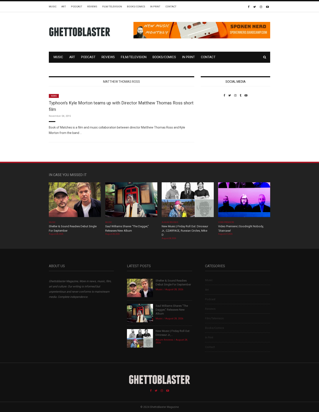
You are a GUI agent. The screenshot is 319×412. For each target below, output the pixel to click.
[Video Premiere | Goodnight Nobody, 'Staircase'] (244, 201)
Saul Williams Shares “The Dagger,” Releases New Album (172, 309)
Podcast (76, 6)
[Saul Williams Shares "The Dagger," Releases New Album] (131, 201)
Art (63, 6)
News (54, 96)
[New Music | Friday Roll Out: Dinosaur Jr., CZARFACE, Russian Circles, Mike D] (188, 201)
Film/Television (112, 6)
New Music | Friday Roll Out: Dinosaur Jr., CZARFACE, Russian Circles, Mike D (185, 230)
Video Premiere (226, 222)
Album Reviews (170, 222)
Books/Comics (136, 6)
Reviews (92, 6)
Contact (170, 6)
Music (52, 6)
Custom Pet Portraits (213, 127)
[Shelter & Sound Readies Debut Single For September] (75, 201)
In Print (155, 6)
